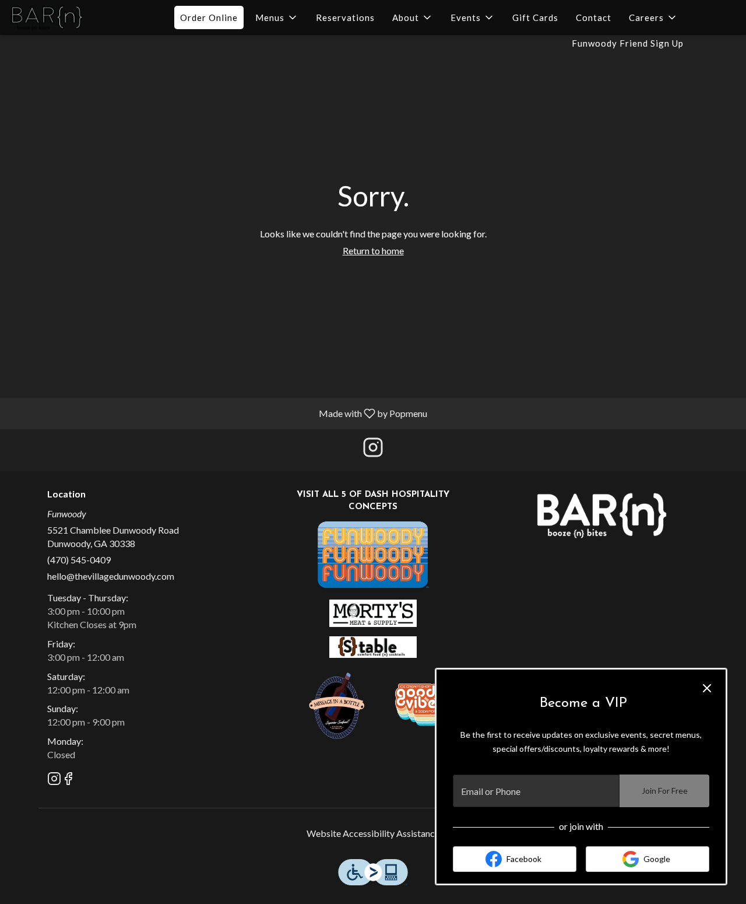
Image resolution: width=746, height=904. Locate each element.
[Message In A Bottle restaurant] (338, 703)
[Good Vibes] (422, 703)
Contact (593, 17)
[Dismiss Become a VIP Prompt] (707, 688)
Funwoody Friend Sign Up (628, 43)
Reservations (345, 17)
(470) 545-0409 (79, 559)
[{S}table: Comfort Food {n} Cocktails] (373, 645)
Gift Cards (535, 17)
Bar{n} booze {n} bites (601, 515)
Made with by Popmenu (218, 413)
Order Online (209, 17)
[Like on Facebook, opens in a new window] (68, 780)
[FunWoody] (373, 553)
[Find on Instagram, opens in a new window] (373, 450)
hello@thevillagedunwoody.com (110, 575)
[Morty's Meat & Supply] (373, 612)
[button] (276, 17)
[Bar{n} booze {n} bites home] (61, 17)
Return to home (373, 250)
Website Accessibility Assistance (373, 833)
